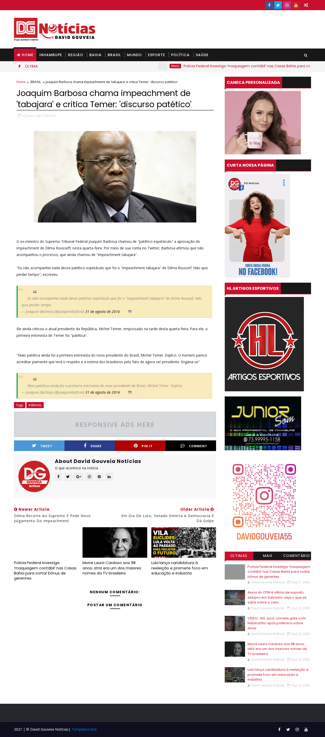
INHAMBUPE (50, 54)
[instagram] (287, 5)
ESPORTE (156, 54)
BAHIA (95, 54)
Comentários (296, 556)
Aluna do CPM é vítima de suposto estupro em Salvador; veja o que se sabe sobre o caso (277, 597)
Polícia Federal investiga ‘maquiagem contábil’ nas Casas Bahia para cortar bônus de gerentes (45, 570)
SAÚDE (202, 54)
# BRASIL (35, 405)
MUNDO (134, 54)
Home (27, 54)
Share (96, 446)
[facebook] (269, 5)
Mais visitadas (267, 556)
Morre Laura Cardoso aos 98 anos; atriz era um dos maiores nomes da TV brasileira (112, 568)
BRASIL (114, 54)
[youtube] (296, 5)
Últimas (239, 555)
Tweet (46, 446)
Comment (198, 446)
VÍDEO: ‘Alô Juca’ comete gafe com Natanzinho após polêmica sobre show (277, 623)
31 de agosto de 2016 (102, 311)
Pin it (147, 446)
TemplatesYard (84, 729)
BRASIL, (51, 115)
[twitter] (278, 5)
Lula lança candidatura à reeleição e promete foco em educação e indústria (179, 568)
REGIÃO (75, 54)
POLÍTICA (180, 54)
